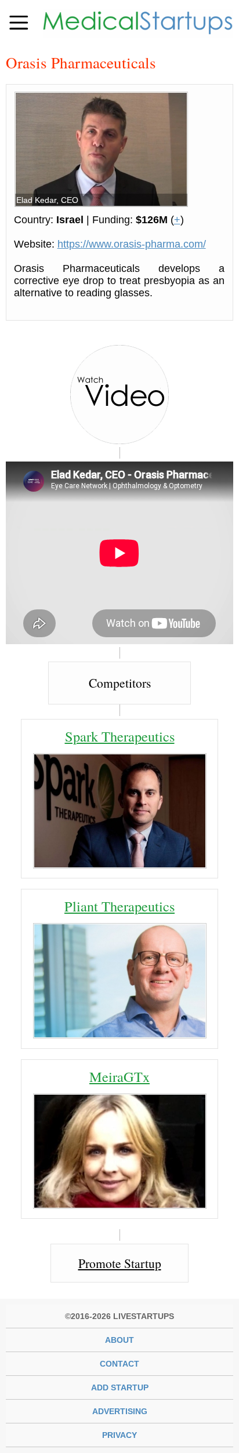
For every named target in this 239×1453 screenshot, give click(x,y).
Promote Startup (119, 1263)
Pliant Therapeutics (119, 906)
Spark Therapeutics (120, 736)
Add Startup (120, 1387)
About (119, 1340)
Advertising (119, 1411)
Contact (119, 1363)
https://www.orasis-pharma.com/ (131, 244)
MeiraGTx (119, 1076)
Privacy (119, 1435)
